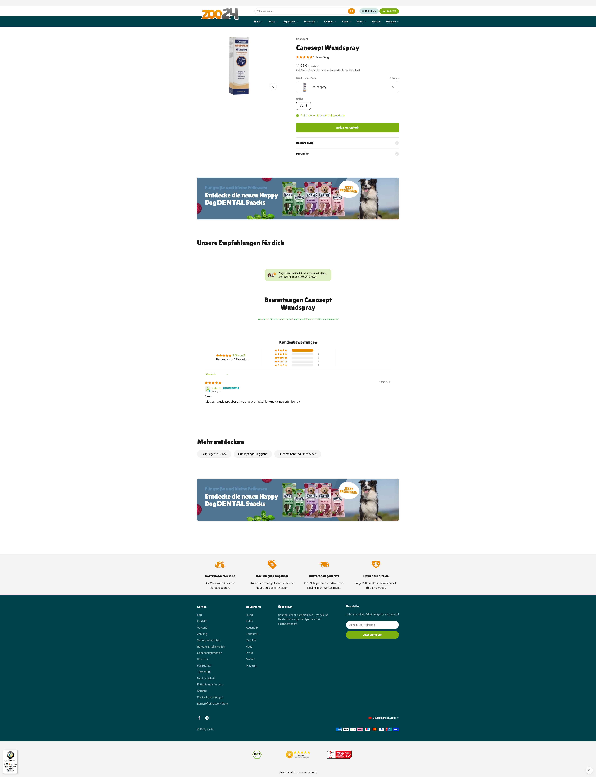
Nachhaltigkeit (206, 678)
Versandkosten (316, 70)
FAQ (199, 615)
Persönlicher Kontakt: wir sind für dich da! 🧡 (298, 3)
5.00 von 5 (238, 355)
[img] (213, 383)
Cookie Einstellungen (210, 697)
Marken (376, 21)
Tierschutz (204, 672)
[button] (304, 57)
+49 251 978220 (309, 276)
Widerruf (312, 772)
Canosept (302, 39)
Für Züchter (204, 665)
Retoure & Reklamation (211, 646)
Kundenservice (382, 583)
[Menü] (16, 751)
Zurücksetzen (338, 11)
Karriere (202, 690)
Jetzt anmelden (372, 634)
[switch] (10, 770)
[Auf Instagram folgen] (207, 718)
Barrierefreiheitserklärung (213, 703)
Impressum (302, 772)
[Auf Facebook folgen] (199, 718)
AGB (282, 772)
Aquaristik (289, 21)
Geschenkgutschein (209, 652)
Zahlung (202, 634)
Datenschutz (290, 772)
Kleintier (328, 21)
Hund (257, 21)
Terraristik (309, 21)
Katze (272, 21)
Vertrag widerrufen (208, 640)
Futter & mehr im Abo (210, 684)
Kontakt (202, 621)
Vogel (345, 21)
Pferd (360, 21)
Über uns (202, 659)
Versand (202, 627)
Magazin (391, 21)
